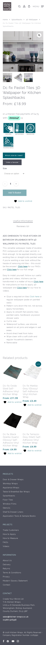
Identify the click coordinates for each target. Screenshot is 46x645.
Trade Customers (11, 530)
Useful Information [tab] (23, 221)
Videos (6, 546)
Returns (6, 568)
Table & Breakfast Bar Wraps (16, 492)
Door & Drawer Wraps (13, 479)
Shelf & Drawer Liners (13, 512)
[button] (38, 6)
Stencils (6, 508)
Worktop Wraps (10, 483)
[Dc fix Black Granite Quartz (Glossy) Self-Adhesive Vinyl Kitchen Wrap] (12, 420)
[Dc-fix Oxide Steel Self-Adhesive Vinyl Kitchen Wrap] (12, 372)
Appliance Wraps (11, 488)
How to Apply (9, 534)
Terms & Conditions (12, 573)
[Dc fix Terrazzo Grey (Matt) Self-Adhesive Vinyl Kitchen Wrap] (32, 420)
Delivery (7, 564)
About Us (7, 560)
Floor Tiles (8, 500)
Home (5, 20)
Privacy (6, 577)
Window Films (9, 504)
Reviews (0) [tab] (23, 226)
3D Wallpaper (32, 20)
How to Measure (10, 538)
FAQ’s (5, 542)
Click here (22, 266)
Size (5, 168)
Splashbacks (17, 20)
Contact (6, 585)
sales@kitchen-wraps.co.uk (15, 617)
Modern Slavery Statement (15, 581)
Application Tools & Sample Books (19, 516)
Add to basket (14, 193)
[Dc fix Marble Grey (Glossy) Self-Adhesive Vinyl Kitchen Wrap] (32, 372)
